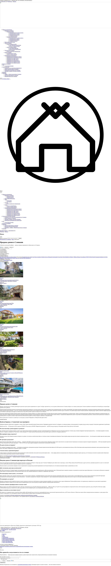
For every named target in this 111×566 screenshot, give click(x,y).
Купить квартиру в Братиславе (8, 540)
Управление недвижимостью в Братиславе (13, 220)
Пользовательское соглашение (14, 546)
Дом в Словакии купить (11, 44)
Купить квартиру (25, 495)
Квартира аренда (10, 197)
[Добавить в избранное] (1, 284)
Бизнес (6, 204)
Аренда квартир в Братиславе (8, 539)
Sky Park (19, 258)
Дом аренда (9, 201)
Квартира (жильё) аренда (12, 36)
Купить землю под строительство (13, 51)
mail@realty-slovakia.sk (5, 528)
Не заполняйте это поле (4, 556)
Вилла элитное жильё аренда (15, 49)
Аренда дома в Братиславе (7, 542)
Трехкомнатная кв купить (14, 34)
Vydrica (5, 258)
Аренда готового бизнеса (12, 54)
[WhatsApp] (4, 530)
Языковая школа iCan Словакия (11, 76)
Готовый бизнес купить (11, 53)
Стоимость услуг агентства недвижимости (13, 68)
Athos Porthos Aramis (11, 258)
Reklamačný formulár (4, 546)
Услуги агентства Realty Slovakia (8, 216)
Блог (3, 64)
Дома (6, 199)
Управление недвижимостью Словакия (12, 70)
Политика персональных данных (26, 546)
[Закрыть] (1, 548)
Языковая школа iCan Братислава (11, 226)
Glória (16, 258)
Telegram (14, 1)
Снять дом (20, 495)
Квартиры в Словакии (9, 30)
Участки (6, 202)
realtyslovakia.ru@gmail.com (16, 528)
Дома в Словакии (8, 43)
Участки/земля (5, 537)
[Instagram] (0, 530)
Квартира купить (10, 31)
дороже (10, 260)
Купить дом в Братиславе (7, 541)
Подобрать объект (5, 78)
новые (4, 260)
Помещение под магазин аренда (13, 60)
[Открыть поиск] (1, 79)
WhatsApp (10, 1)
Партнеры (4, 224)
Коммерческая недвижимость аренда (14, 56)
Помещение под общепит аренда (13, 62)
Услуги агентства (5, 67)
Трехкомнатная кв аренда (14, 40)
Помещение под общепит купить (13, 61)
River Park (23, 258)
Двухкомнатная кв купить (14, 33)
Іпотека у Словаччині (25, 455)
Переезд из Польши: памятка (12, 495)
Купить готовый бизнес (11, 205)
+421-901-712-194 (12, 529)
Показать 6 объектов (4, 255)
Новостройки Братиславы (10, 42)
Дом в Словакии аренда (11, 47)
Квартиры (4, 533)
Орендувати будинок (10, 455)
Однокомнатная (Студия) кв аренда (16, 37)
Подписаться (2, 562)
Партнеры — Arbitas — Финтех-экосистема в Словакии (16, 227)
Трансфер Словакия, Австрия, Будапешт (13, 71)
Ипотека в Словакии (6, 63)
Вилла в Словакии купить (14, 46)
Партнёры (4, 73)
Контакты (4, 72)
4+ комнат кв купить (13, 35)
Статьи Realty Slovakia (9, 65)
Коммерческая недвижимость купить (14, 57)
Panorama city (28, 258)
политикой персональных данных (24, 564)
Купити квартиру (18, 455)
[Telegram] (3, 530)
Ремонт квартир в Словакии (10, 218)
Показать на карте (4, 261)
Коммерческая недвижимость (10, 55)
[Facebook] (2, 530)
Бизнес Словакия (8, 52)
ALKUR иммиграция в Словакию (11, 75)
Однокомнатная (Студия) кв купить (16, 32)
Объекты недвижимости (7, 29)
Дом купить (9, 200)
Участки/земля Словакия (9, 50)
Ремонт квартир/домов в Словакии (11, 69)
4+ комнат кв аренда (13, 41)
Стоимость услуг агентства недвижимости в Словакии (15, 217)
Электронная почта (4, 558)
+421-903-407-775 (3, 1)
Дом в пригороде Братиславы (15, 45)
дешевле (7, 260)
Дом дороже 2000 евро (13, 48)
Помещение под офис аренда (12, 59)
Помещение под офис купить (12, 58)
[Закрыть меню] (1, 192)
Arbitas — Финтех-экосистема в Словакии (13, 74)
